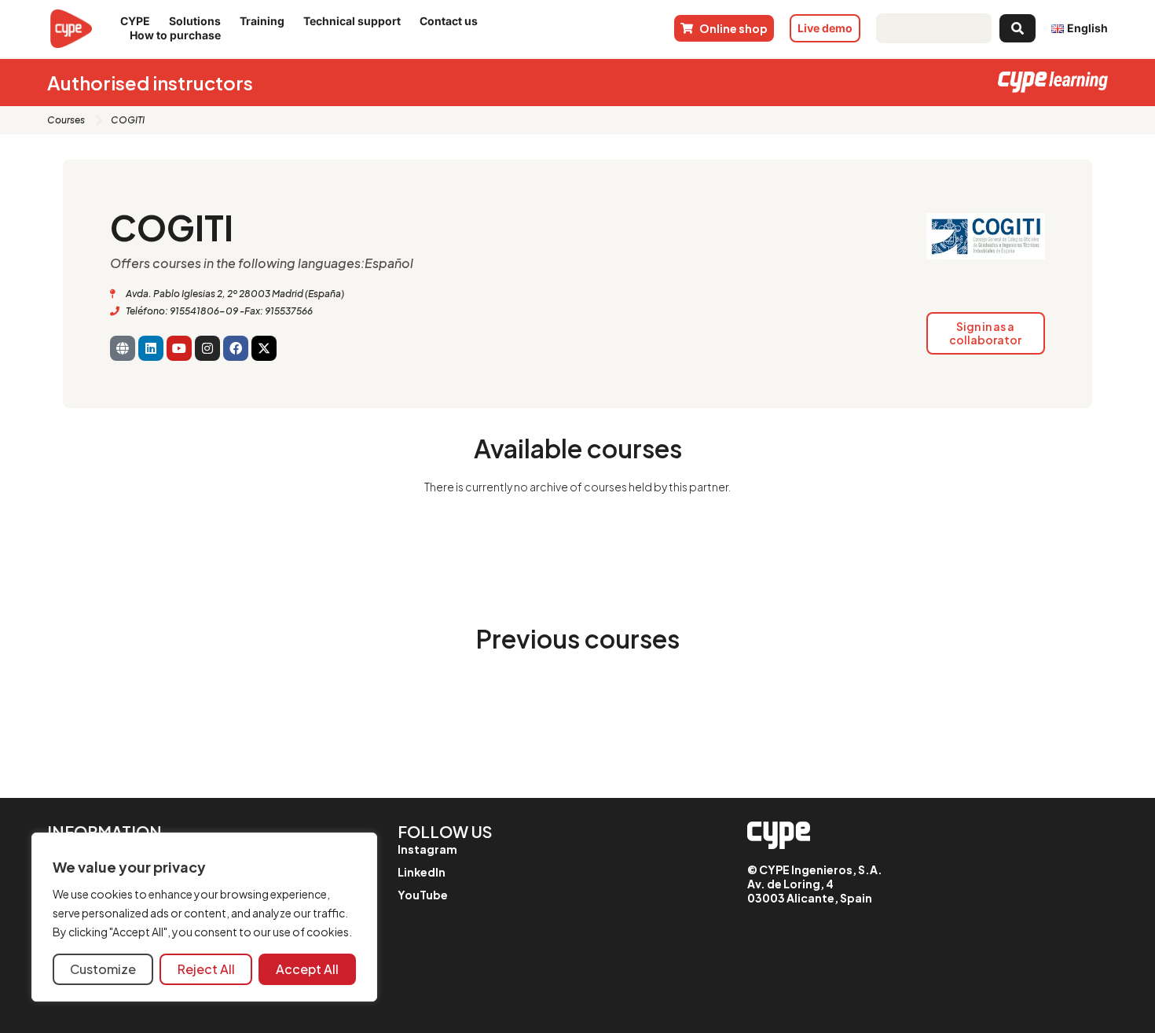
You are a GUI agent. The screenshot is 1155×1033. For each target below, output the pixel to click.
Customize (103, 969)
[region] (204, 917)
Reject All (206, 969)
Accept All (307, 969)
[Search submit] (1017, 28)
